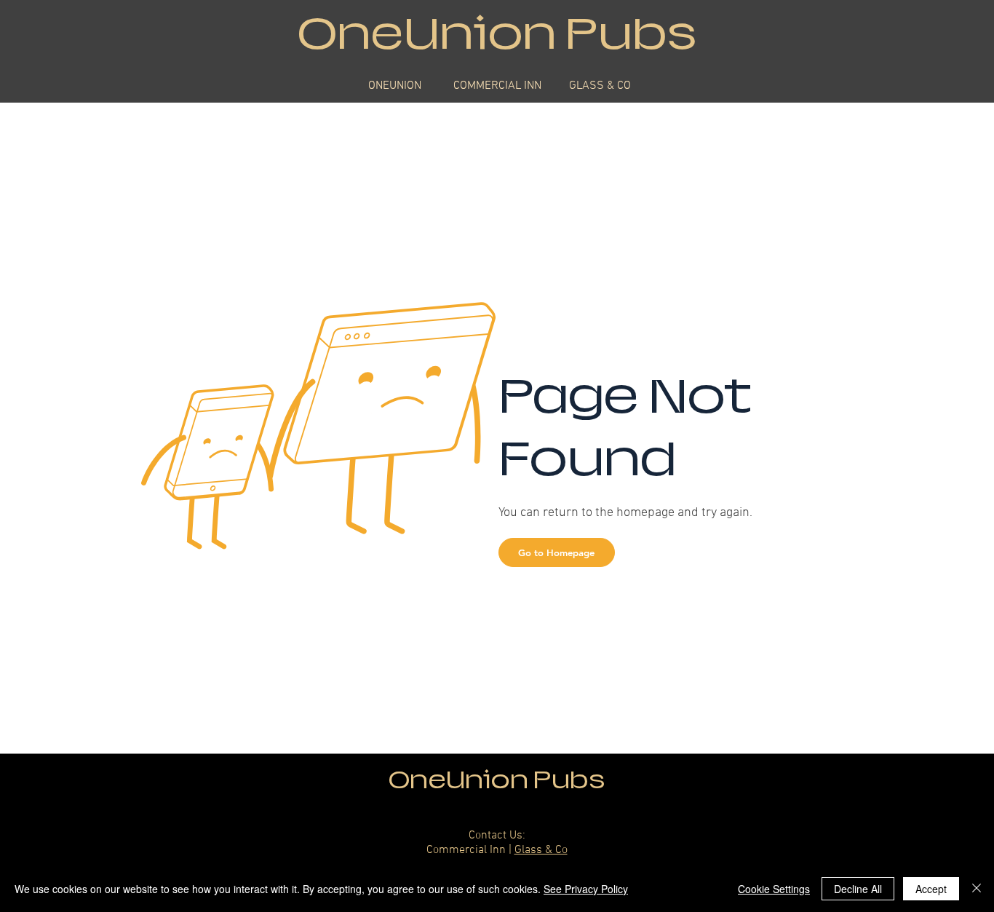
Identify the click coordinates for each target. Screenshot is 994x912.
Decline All (858, 888)
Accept (931, 888)
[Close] (976, 888)
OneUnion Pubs (497, 779)
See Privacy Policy (586, 888)
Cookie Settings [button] (774, 888)
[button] (556, 552)
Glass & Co (541, 850)
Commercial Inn (466, 850)
